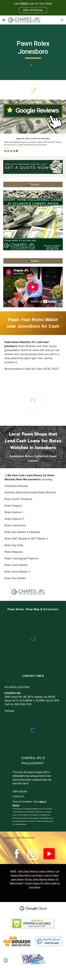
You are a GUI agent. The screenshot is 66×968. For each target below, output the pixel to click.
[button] (4, 19)
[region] (33, 7)
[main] (33, 49)
